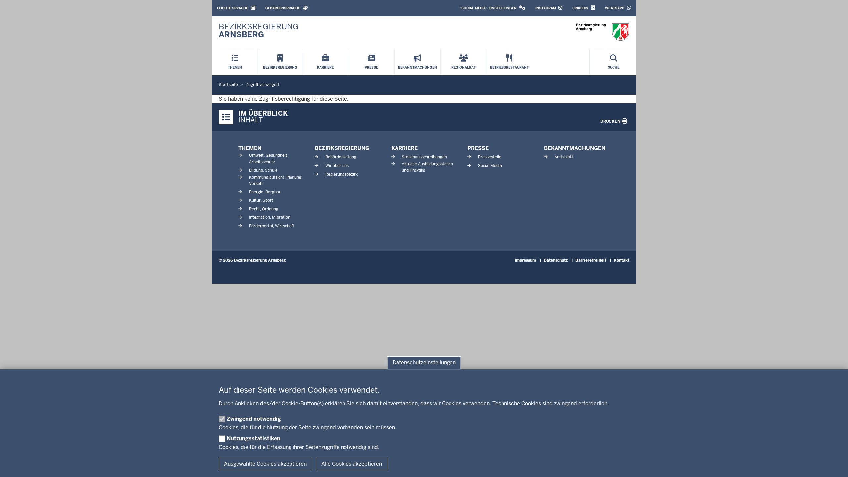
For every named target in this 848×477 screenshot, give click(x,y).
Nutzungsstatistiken (253, 438)
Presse (478, 148)
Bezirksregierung (342, 148)
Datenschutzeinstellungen (424, 362)
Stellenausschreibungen (424, 157)
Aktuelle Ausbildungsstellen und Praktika (427, 167)
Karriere (404, 148)
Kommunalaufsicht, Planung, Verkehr (275, 180)
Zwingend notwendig (254, 418)
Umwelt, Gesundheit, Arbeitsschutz (268, 158)
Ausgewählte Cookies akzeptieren (265, 463)
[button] (492, 8)
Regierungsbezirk (341, 174)
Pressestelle (489, 157)
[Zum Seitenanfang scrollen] (834, 464)
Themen (249, 148)
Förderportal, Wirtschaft (271, 226)
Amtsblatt (564, 157)
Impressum (525, 260)
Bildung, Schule (263, 170)
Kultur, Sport (261, 200)
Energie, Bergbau (265, 192)
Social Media (490, 165)
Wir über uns (337, 165)
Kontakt (621, 260)
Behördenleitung (340, 157)
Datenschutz (556, 260)
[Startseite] (602, 32)
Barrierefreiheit (590, 260)
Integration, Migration (269, 217)
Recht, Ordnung (263, 209)
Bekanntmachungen (574, 148)
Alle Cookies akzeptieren (351, 463)
